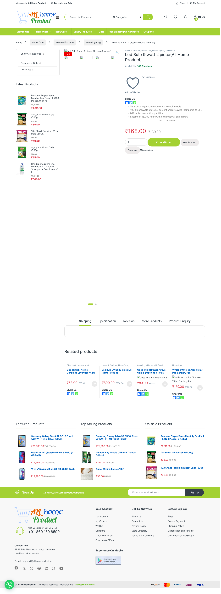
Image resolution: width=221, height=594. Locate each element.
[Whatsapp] (134, 102)
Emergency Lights (31, 63)
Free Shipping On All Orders (124, 31)
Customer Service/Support (181, 535)
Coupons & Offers (104, 540)
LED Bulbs (170, 50)
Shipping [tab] (85, 321)
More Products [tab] (152, 321)
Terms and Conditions (143, 535)
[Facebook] (127, 102)
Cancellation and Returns (181, 530)
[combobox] (87, 17)
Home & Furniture (65, 42)
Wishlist (99, 526)
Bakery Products (83, 31)
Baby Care (61, 31)
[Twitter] (131, 102)
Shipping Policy (176, 526)
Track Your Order (104, 535)
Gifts (101, 31)
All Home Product (26, 584)
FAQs (170, 516)
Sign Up (194, 492)
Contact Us (137, 521)
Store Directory (139, 530)
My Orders (100, 521)
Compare (150, 77)
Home (19, 42)
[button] (117, 53)
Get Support (189, 142)
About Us (136, 516)
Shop (182, 3)
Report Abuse (147, 150)
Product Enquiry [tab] (180, 321)
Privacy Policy (139, 526)
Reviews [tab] (128, 321)
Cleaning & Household (76, 365)
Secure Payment (176, 521)
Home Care (42, 31)
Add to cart (166, 142)
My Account (199, 3)
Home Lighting (93, 42)
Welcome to (31, 3)
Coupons (149, 31)
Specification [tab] (107, 321)
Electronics (23, 31)
